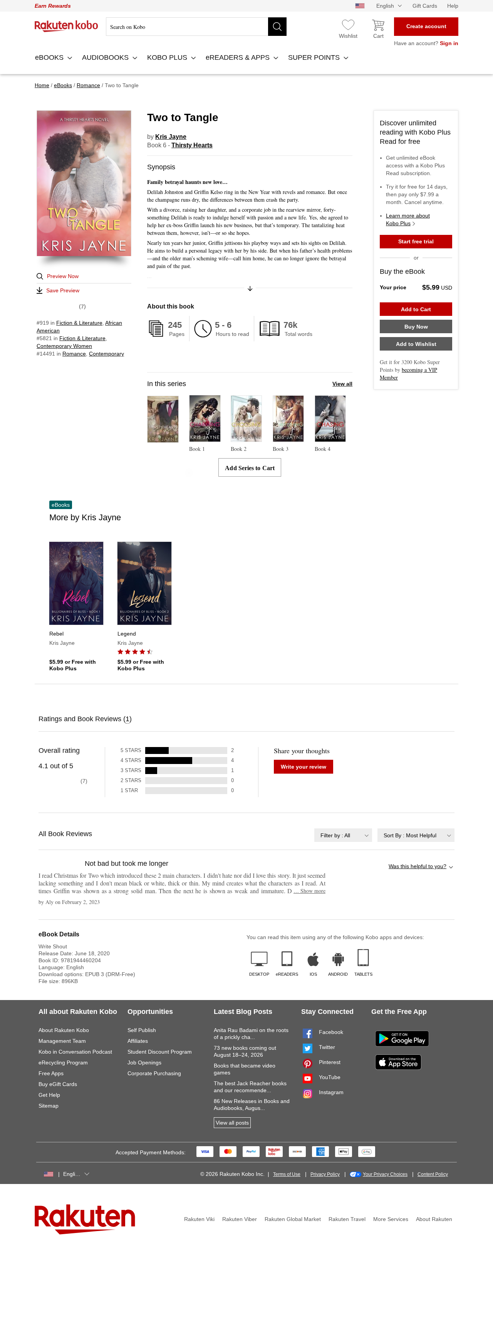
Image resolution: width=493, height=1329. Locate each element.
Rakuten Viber (239, 1219)
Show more (309, 890)
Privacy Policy (325, 1174)
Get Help (49, 1095)
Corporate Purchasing (154, 1073)
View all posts (232, 1123)
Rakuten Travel (347, 1219)
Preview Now (63, 276)
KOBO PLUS (168, 57)
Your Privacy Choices (385, 1174)
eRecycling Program (63, 1062)
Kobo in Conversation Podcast (75, 1052)
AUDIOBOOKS (106, 57)
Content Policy (433, 1174)
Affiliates (137, 1041)
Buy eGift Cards (58, 1084)
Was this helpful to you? (417, 866)
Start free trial (416, 241)
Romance (74, 354)
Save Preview (62, 290)
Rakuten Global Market (293, 1219)
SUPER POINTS (315, 57)
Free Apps (51, 1073)
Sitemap (49, 1106)
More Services (390, 1219)
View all (342, 384)
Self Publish (141, 1030)
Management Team (62, 1041)
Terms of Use (286, 1174)
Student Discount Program (159, 1052)
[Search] (277, 26)
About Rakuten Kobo (64, 1030)
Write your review (303, 767)
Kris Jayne (170, 136)
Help (452, 6)
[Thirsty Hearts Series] (163, 439)
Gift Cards (425, 6)
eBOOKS (50, 57)
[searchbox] (196, 26)
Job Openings (144, 1062)
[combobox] (343, 835)
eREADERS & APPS (239, 57)
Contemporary (106, 354)
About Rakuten (434, 1219)
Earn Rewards (53, 6)
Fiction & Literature (79, 323)
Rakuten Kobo (66, 26)
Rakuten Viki (199, 1219)
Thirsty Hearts (192, 145)
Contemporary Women (64, 346)
